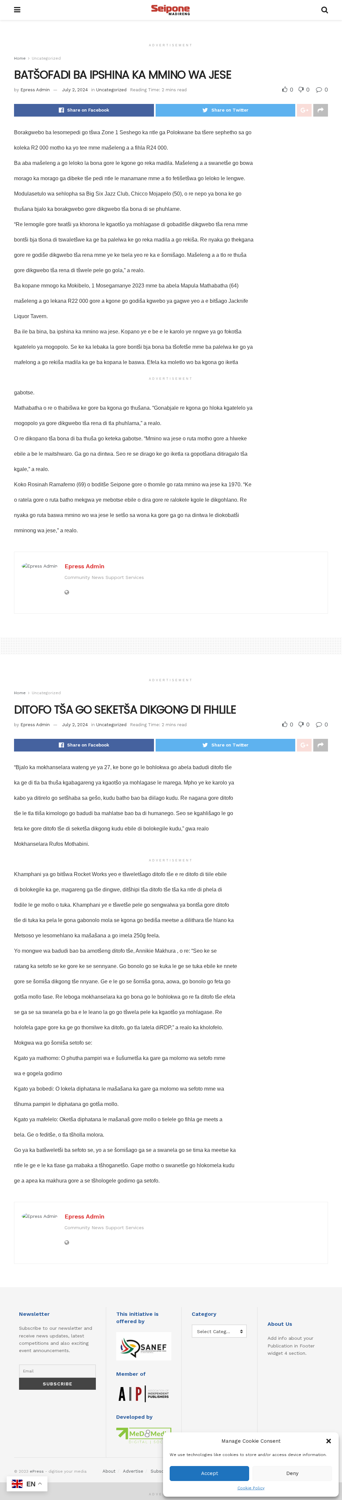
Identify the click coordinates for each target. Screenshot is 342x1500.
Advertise (133, 1471)
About (109, 1471)
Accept (209, 1473)
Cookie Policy (251, 1488)
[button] (328, 1441)
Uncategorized (46, 58)
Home (20, 58)
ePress (37, 1471)
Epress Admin (35, 89)
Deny (292, 1473)
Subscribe (161, 1471)
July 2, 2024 (75, 89)
